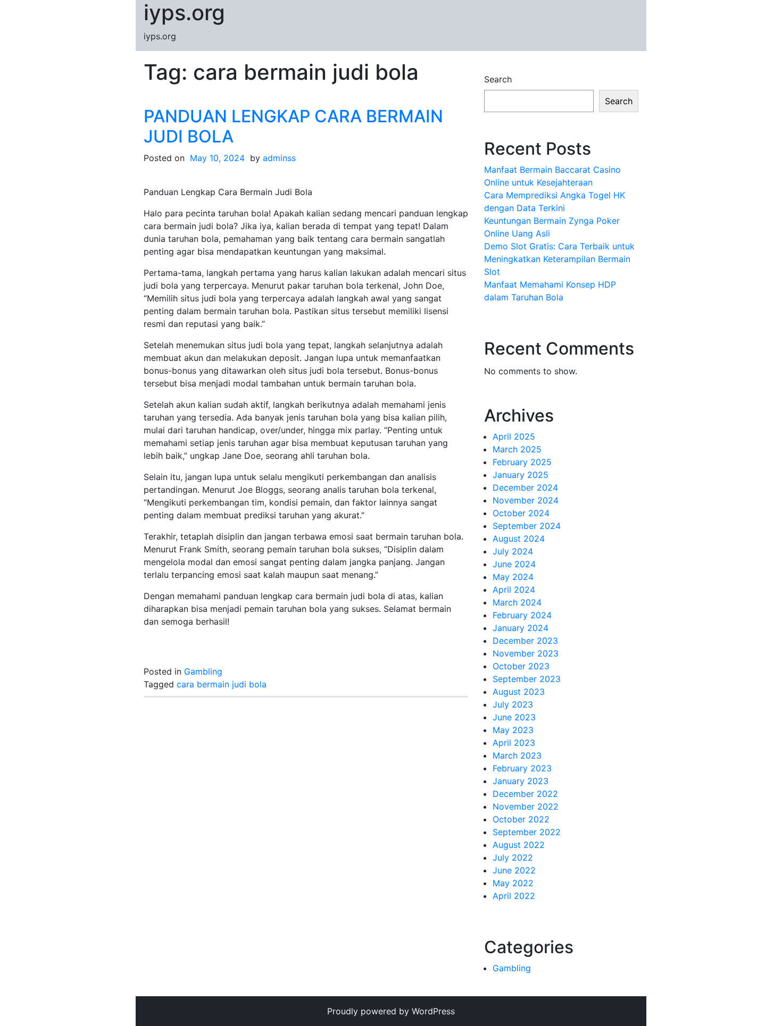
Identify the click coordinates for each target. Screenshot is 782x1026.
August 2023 (519, 691)
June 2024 (514, 564)
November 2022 (526, 806)
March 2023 (517, 755)
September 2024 (527, 525)
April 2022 (514, 895)
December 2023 (525, 640)
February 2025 (522, 462)
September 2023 (527, 679)
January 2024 (520, 628)
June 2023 (514, 717)
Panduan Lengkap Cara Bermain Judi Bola (293, 126)
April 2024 (514, 589)
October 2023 (521, 666)
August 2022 (519, 844)
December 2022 (525, 793)
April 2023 (514, 742)
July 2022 (513, 857)
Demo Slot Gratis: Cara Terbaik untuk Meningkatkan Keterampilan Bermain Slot (559, 259)
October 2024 (521, 513)
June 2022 (514, 870)
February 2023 (522, 768)
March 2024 (517, 602)
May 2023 (513, 730)
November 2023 (526, 653)
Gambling (203, 671)
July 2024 (513, 551)
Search (498, 79)
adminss (279, 158)
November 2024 (526, 500)
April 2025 (514, 436)
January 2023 (520, 781)
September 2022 (527, 832)
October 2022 (521, 819)
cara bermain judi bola (222, 684)
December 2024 (525, 487)
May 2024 (513, 576)
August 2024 (519, 538)
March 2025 (517, 449)
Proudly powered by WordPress (391, 1011)
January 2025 (520, 474)
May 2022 (513, 883)
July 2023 (513, 704)
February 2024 (522, 615)
